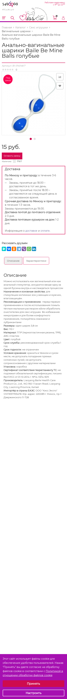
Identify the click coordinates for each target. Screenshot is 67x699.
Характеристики (36, 260)
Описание (13, 260)
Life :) (9, 10)
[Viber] (24, 249)
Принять (33, 683)
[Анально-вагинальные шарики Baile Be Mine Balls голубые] (33, 103)
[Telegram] (19, 249)
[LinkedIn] (34, 249)
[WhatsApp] (29, 249)
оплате (45, 230)
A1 (13, 10)
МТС (4, 10)
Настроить (33, 693)
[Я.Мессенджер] (4, 249)
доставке (31, 230)
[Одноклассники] (14, 249)
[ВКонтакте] (9, 249)
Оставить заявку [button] (12, 156)
